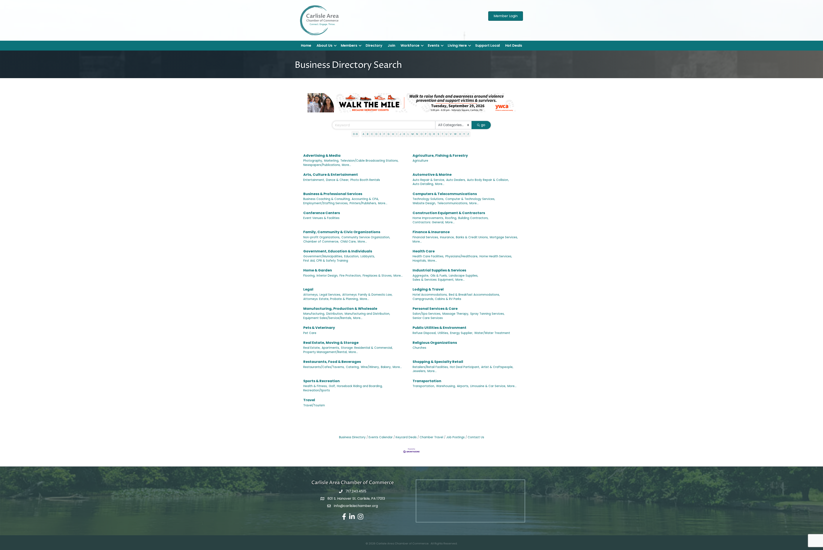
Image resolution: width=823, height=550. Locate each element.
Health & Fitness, (315, 386)
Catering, (352, 367)
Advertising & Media (322, 155)
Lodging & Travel (428, 289)
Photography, (313, 161)
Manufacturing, (314, 314)
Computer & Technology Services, (470, 199)
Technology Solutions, (428, 199)
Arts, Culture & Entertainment (330, 174)
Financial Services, (426, 237)
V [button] (451, 134)
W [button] (455, 134)
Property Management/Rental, (325, 352)
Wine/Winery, (370, 367)
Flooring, (309, 276)
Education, (351, 256)
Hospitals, (420, 261)
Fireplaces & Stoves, (377, 276)
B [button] (367, 134)
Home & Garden (317, 270)
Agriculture (420, 161)
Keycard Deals (406, 437)
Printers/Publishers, (363, 203)
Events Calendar (381, 437)
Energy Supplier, (461, 333)
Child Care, (348, 242)
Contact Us (476, 437)
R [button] (434, 134)
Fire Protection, (350, 276)
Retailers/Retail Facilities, (431, 367)
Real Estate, (311, 348)
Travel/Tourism (314, 405)
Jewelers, (419, 371)
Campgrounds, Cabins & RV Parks (437, 299)
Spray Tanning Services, (487, 314)
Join (391, 45)
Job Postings (455, 437)
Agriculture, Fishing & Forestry (440, 155)
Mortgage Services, (504, 237)
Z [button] (468, 134)
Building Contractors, (473, 218)
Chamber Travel (431, 437)
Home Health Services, (495, 256)
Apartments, (331, 348)
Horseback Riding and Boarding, (360, 386)
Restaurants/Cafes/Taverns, (324, 367)
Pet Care (309, 333)
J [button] (400, 134)
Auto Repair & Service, (429, 180)
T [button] (442, 134)
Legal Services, (330, 295)
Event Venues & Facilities (321, 218)
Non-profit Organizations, (321, 237)
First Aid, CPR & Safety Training (325, 261)
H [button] (393, 134)
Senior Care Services (428, 318)
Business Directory (352, 437)
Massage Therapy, (455, 314)
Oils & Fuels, (439, 276)
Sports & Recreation (321, 381)
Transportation (427, 381)
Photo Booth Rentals (365, 180)
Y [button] (464, 134)
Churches (419, 348)
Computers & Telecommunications (445, 193)
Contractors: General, (428, 222)
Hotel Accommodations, (430, 295)
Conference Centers (321, 212)
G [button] (388, 134)
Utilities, (443, 333)
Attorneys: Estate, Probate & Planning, (331, 299)
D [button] (376, 134)
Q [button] (430, 134)
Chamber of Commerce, (321, 242)
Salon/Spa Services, (427, 314)
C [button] (372, 134)
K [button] (404, 134)
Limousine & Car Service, (488, 386)
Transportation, (424, 386)
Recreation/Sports (316, 390)
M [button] (413, 134)
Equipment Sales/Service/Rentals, (327, 318)
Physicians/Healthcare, (461, 256)
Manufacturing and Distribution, (367, 314)
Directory (374, 45)
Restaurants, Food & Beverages (332, 361)
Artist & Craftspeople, (497, 367)
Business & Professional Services (332, 193)
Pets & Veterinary (319, 327)
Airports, (463, 386)
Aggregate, (421, 276)
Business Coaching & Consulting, (326, 199)
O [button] (421, 134)
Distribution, (334, 314)
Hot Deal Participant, (465, 367)
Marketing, (331, 161)
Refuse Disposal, (424, 333)
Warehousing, (446, 386)
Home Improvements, (428, 218)
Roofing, (451, 218)
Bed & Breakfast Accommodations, (474, 295)
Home (306, 45)
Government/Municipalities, (323, 256)
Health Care (424, 251)
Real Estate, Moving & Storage (331, 342)
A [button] (363, 134)
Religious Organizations (435, 342)
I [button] (396, 134)
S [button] (438, 134)
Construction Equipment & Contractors (449, 212)
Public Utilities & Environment (439, 327)
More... (346, 165)
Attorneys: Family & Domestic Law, (367, 295)
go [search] (483, 124)
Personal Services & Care (435, 308)
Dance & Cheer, (337, 180)
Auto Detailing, (423, 184)
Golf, (332, 386)
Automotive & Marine (432, 174)
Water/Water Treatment (492, 333)
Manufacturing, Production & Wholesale (340, 308)
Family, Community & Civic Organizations (341, 232)
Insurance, (447, 237)
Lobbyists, (367, 256)
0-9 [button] (355, 134)
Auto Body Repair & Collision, (488, 180)
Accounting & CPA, (365, 199)
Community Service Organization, (365, 237)
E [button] (380, 134)
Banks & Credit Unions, (472, 237)
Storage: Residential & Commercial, (367, 348)
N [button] (417, 134)
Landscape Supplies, (463, 276)
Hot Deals (513, 45)
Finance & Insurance (431, 232)
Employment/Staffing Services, (325, 203)
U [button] (446, 134)
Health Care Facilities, (428, 256)
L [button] (408, 134)
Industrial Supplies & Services (439, 270)
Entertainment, (314, 180)
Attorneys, (310, 295)
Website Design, (424, 203)
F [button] (384, 134)
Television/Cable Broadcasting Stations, (369, 161)
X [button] (460, 134)
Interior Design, (327, 276)
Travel (309, 400)
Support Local (487, 45)
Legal (308, 289)
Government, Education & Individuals (337, 251)
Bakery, (386, 367)
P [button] (425, 134)
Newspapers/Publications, (322, 165)
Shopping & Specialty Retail (438, 361)
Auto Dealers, (456, 180)
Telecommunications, (452, 203)
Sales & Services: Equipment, (433, 280)
